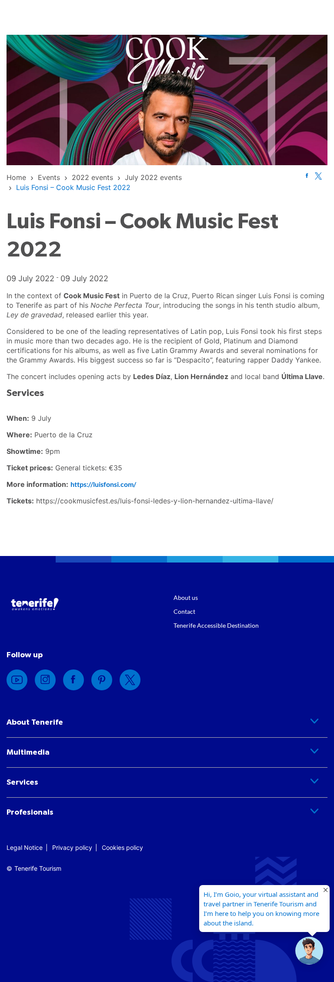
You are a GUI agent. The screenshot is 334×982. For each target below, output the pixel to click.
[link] (16, 177)
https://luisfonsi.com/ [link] (103, 484)
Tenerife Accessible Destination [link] (216, 625)
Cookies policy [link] (122, 847)
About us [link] (186, 597)
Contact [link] (184, 611)
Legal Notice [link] (25, 847)
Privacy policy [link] (72, 847)
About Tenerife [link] (35, 722)
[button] (309, 951)
